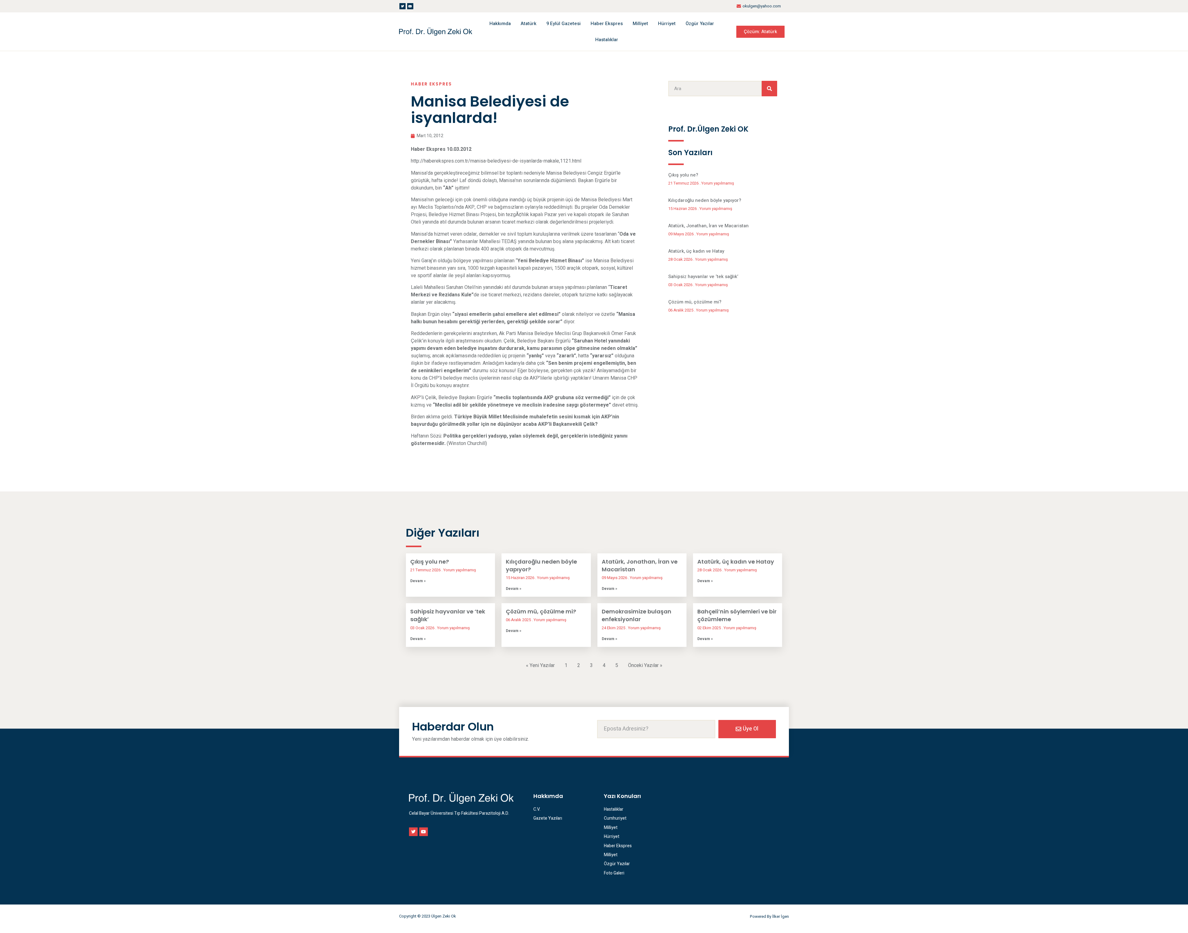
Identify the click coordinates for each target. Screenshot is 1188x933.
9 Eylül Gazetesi (563, 23)
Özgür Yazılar (700, 23)
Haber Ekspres (607, 23)
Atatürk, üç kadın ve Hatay (696, 251)
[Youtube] (410, 6)
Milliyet (640, 23)
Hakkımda (500, 23)
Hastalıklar (606, 39)
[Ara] (769, 88)
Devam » (418, 581)
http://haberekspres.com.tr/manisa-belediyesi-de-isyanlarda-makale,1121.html (496, 161)
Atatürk (528, 23)
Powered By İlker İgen (769, 916)
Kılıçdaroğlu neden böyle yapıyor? (704, 200)
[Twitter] (402, 6)
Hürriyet (667, 23)
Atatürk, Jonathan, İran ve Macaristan (708, 225)
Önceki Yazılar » (645, 665)
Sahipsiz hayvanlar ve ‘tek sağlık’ (703, 276)
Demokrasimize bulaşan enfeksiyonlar (636, 615)
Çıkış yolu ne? (683, 175)
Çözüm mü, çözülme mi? (694, 302)
